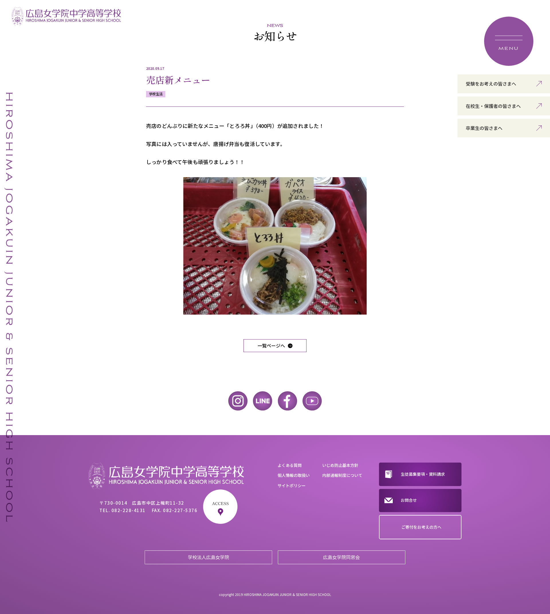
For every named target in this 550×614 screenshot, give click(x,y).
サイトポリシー (292, 485)
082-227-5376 (180, 510)
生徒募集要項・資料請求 (423, 474)
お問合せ (409, 500)
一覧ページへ (271, 345)
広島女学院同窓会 (341, 557)
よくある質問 (290, 465)
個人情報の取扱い (294, 475)
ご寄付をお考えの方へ (421, 527)
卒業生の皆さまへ (484, 128)
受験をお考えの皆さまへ (491, 83)
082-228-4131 (128, 510)
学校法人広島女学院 (208, 557)
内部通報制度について (342, 475)
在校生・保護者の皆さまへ (493, 105)
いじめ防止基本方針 (340, 465)
